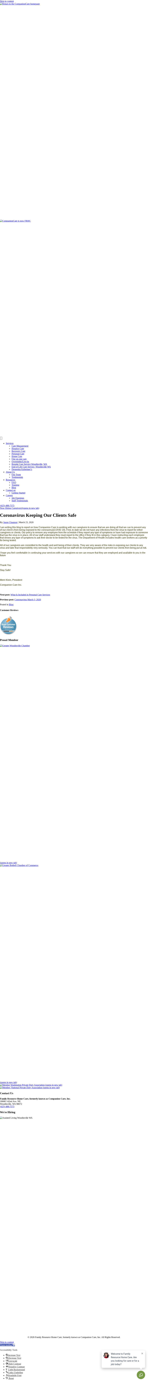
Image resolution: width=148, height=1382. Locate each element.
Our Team (16, 474)
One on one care (19, 459)
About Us (10, 472)
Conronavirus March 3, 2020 (27, 599)
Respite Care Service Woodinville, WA (29, 464)
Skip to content (7, 1)
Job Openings (18, 498)
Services (9, 443)
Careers (9, 495)
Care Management (20, 446)
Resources (10, 480)
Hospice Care (18, 448)
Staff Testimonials (20, 500)
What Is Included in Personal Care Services (30, 594)
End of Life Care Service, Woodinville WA (31, 467)
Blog (14, 487)
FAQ (14, 482)
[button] (7, 1345)
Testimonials (17, 477)
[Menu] (1, 438)
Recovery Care (18, 451)
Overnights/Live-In (20, 461)
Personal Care (18, 454)
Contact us (10, 490)
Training (15, 485)
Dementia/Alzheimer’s (22, 469)
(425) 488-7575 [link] (7, 1106)
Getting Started (18, 493)
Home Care (17, 456)
